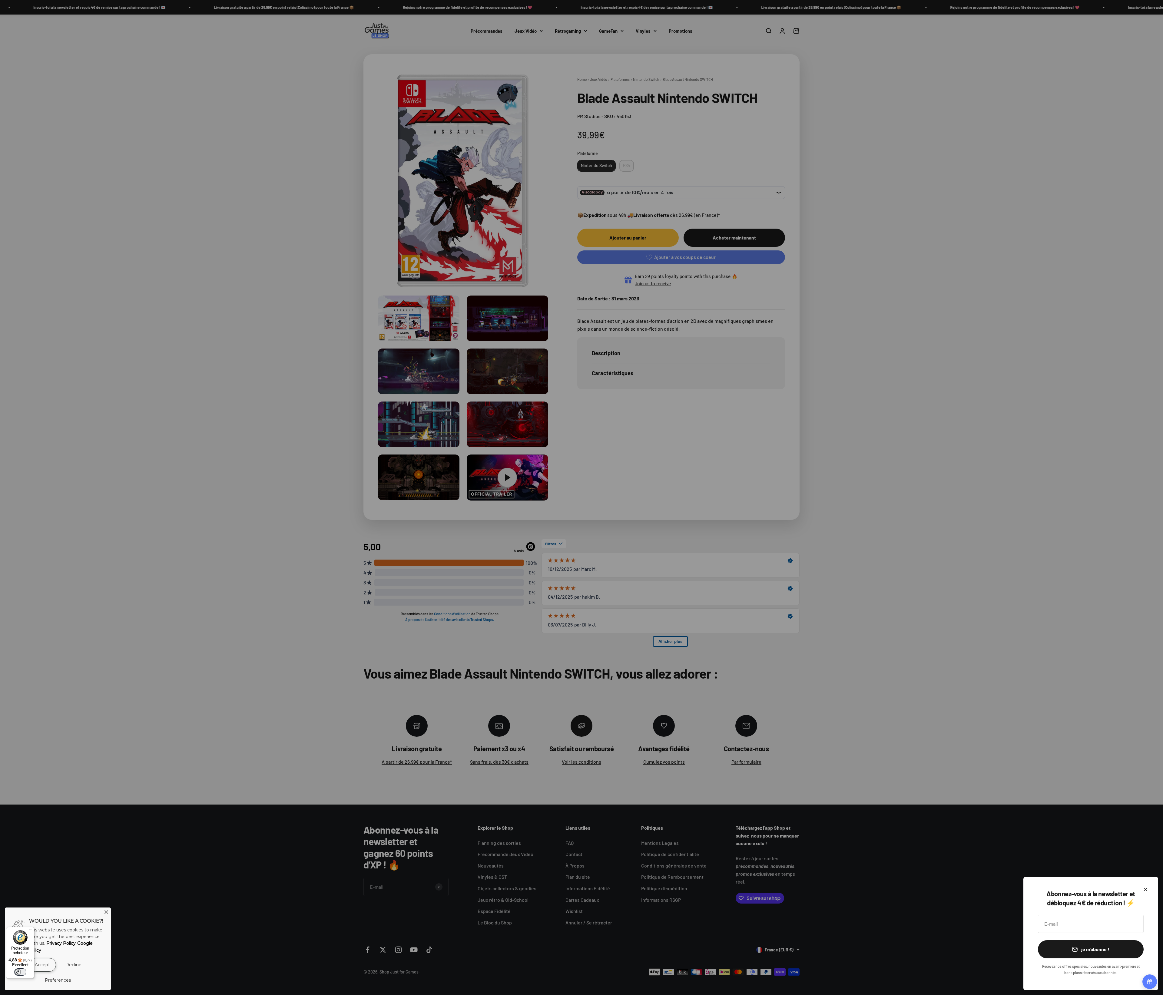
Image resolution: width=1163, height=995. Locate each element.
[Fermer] (1145, 889)
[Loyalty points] (1149, 981)
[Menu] (30, 930)
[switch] (20, 972)
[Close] (106, 912)
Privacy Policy (61, 943)
